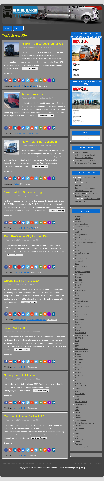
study (77, 399)
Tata (77, 407)
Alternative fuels (19, 86)
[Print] (45, 80)
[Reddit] (23, 80)
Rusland (78, 380)
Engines (78, 280)
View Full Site (52, 472)
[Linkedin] (15, 80)
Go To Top (97, 463)
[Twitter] (36, 80)
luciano (78, 188)
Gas (77, 298)
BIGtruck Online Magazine (36, 320)
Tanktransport (80, 404)
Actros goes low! (82, 152)
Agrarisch (79, 221)
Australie (78, 229)
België (77, 237)
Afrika (77, 219)
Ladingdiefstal (80, 333)
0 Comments (42, 86)
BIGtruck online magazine (85, 243)
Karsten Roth (80, 193)
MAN (77, 346)
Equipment (79, 282)
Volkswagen (80, 439)
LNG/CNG (79, 338)
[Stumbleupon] (32, 80)
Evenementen (80, 290)
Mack (77, 343)
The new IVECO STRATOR (86, 160)
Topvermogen (80, 420)
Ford (28, 228)
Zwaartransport (81, 447)
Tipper (77, 415)
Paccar (78, 362)
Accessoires (80, 216)
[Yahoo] (49, 80)
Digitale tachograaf (82, 272)
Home (7, 28)
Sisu (77, 396)
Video (77, 436)
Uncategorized (81, 431)
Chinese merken (82, 258)
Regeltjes (79, 375)
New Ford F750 (14, 328)
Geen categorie (81, 301)
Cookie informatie (50, 468)
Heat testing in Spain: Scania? (87, 163)
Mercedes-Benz (81, 351)
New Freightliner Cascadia (39, 141)
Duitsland (79, 274)
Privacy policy (79, 468)
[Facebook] (6, 80)
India (77, 317)
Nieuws (34, 86)
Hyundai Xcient (81, 314)
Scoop (18, 28)
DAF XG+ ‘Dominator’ (84, 158)
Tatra (77, 410)
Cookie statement (66, 468)
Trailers (78, 426)
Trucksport (79, 428)
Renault (78, 378)
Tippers (78, 418)
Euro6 (77, 288)
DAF (77, 264)
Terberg (78, 412)
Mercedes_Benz (81, 349)
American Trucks (32, 133)
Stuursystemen (81, 402)
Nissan (78, 357)
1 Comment (31, 455)
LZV (77, 341)
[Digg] (53, 80)
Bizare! (78, 248)
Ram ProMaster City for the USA (26, 236)
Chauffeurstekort (82, 253)
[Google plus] (10, 80)
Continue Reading (30, 68)
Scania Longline (81, 386)
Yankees (16, 184)
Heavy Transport (82, 306)
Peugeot (78, 367)
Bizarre (78, 250)
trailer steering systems (84, 423)
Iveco (28, 86)
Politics (78, 370)
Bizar (77, 245)
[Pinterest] (19, 80)
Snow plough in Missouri (20, 375)
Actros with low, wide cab (85, 155)
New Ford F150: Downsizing (23, 192)
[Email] (40, 80)
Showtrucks (80, 394)
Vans (33, 228)
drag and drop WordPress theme (38, 463)
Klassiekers (79, 330)
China (77, 256)
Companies (79, 261)
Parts (77, 365)
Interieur (78, 322)
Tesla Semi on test (34, 94)
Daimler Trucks (81, 266)
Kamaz (78, 327)
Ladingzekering (81, 335)
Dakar (77, 269)
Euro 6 (78, 285)
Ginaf (77, 304)
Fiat (76, 293)
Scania (78, 383)
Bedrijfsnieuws (81, 235)
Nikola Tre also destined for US (42, 43)
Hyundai (78, 309)
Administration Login (83, 463)
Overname (79, 359)
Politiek (78, 372)
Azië (77, 232)
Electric (78, 277)
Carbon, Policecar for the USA (24, 416)
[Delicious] (28, 80)
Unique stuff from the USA (21, 280)
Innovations (80, 319)
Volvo (77, 441)
